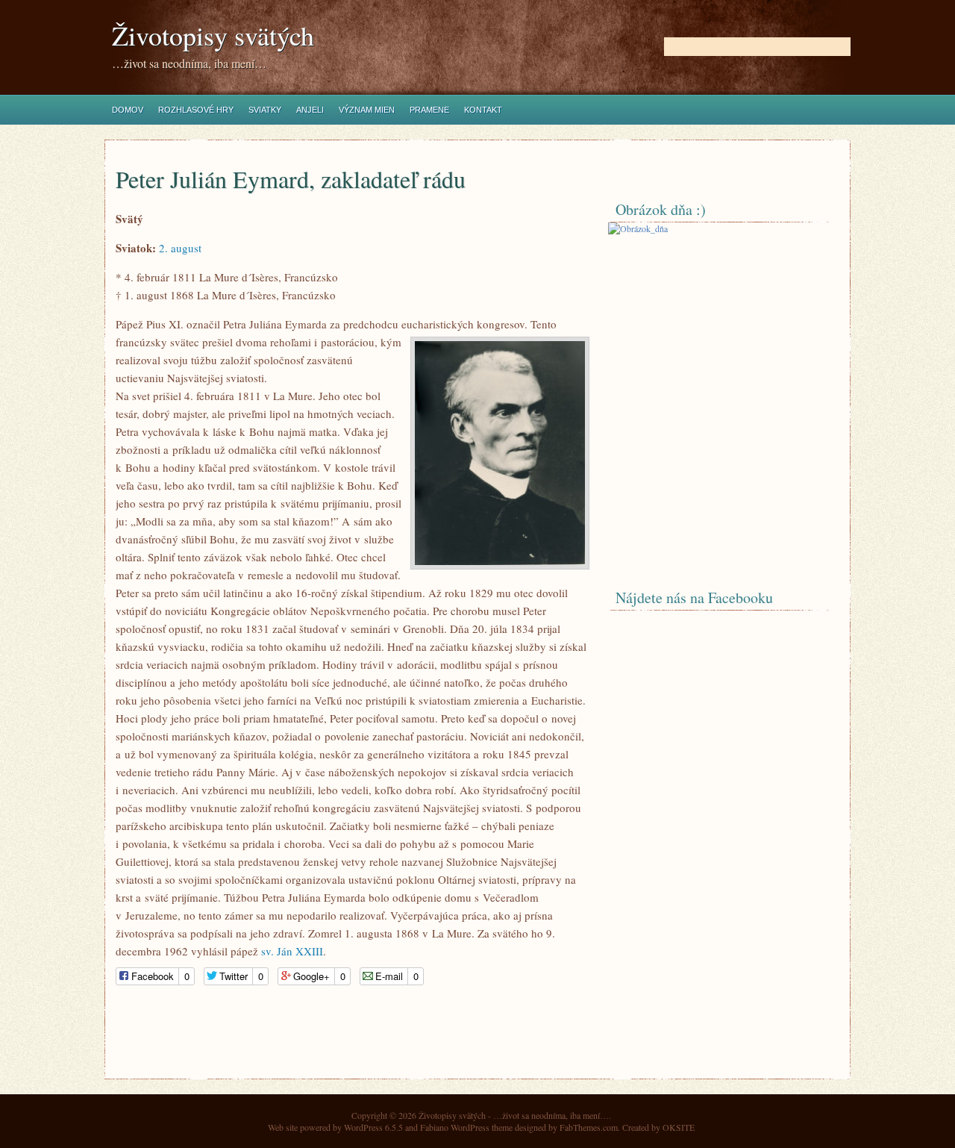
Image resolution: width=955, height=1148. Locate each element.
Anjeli (310, 109)
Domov (127, 109)
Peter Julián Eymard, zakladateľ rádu (291, 179)
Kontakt (483, 109)
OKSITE (679, 1127)
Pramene (429, 109)
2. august (180, 247)
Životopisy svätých (213, 35)
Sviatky (264, 109)
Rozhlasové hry (196, 109)
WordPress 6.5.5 (373, 1127)
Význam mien (367, 109)
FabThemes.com (589, 1127)
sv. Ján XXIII (292, 950)
